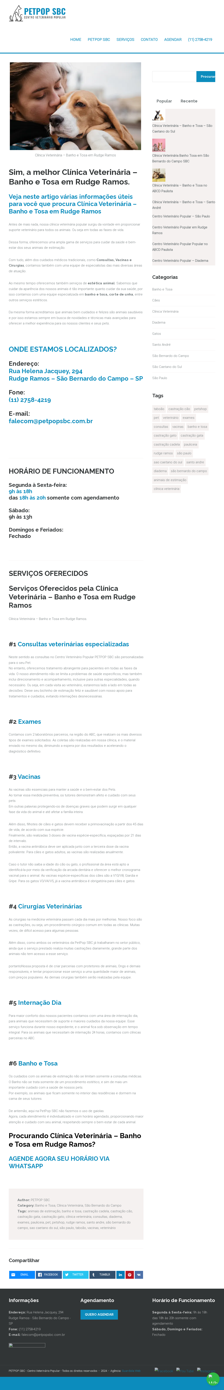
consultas (100, 1217)
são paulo (67, 1228)
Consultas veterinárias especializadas (73, 644)
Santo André (161, 345)
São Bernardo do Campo (103, 1205)
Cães (156, 300)
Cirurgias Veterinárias (50, 906)
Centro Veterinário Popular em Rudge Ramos (179, 230)
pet (48, 1222)
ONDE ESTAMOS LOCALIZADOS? (63, 349)
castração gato (53, 1217)
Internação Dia (39, 1002)
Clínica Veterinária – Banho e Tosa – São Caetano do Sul (182, 128)
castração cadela (96, 1211)
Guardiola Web (131, 1370)
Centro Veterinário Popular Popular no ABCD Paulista (180, 247)
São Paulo (159, 378)
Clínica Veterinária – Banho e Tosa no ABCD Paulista (179, 188)
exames (23, 1222)
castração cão (121, 1211)
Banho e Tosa (38, 1063)
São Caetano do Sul (167, 367)
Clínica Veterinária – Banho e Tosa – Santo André (183, 205)
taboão (80, 1228)
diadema (115, 1217)
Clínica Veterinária (70, 1205)
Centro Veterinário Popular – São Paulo (181, 216)
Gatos (156, 334)
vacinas (93, 1228)
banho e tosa (71, 1211)
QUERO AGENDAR (99, 1315)
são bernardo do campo (189, 471)
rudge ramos (75, 1222)
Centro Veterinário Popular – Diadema (180, 261)
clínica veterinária (78, 1217)
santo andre (95, 1222)
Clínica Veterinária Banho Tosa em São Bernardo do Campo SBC (180, 158)
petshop (58, 1222)
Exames (29, 721)
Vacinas (29, 776)
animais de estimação (44, 1211)
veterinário (108, 1228)
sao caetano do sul (44, 1228)
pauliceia (37, 1222)
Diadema (158, 322)
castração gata (29, 1217)
